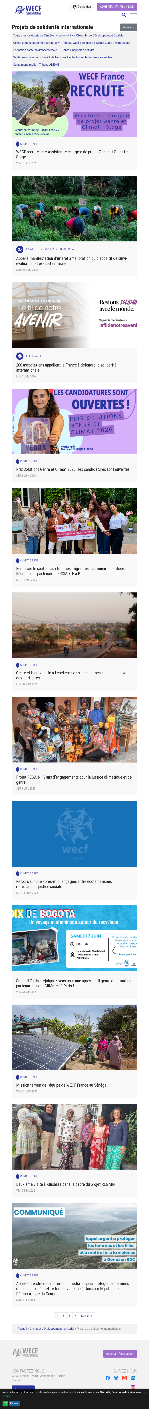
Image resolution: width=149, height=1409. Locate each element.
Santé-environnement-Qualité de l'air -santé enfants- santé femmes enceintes (62, 57)
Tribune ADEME (49, 64)
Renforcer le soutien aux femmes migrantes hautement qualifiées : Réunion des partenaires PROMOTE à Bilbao (71, 571)
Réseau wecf (71, 42)
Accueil (22, 1328)
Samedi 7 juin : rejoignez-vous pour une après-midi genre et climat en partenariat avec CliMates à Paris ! (73, 983)
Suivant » (86, 1315)
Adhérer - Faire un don (117, 6)
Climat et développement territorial (35, 42)
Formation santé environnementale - (36, 50)
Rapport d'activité (83, 50)
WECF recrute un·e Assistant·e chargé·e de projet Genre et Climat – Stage (72, 155)
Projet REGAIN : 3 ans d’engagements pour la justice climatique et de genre (74, 780)
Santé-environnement (57, 35)
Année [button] (127, 27)
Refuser (14, 1403)
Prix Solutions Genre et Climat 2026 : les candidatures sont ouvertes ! (74, 469)
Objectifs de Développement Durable (99, 35)
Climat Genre (104, 42)
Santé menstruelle (24, 64)
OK (5, 1403)
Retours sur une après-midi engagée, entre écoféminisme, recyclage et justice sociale (64, 884)
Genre (65, 50)
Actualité (87, 42)
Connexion (82, 7)
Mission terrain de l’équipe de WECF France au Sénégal (62, 1085)
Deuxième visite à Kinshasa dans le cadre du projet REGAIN (65, 1184)
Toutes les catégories (27, 35)
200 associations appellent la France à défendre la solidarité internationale (66, 368)
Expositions (122, 42)
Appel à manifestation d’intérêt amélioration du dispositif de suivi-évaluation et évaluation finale (71, 261)
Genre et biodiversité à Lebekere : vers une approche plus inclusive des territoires (71, 675)
